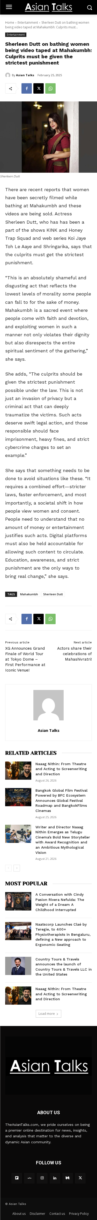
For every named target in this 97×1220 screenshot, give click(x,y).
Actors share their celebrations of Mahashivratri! (74, 654)
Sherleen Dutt (53, 594)
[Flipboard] (17, 1178)
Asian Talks (25, 75)
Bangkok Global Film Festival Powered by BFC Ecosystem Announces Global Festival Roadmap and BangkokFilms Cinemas (61, 800)
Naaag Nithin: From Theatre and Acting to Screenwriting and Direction (61, 769)
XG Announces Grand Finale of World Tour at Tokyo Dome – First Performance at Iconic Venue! (25, 659)
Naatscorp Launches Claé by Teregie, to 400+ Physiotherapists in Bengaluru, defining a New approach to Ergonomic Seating (63, 934)
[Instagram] (42, 1178)
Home (9, 22)
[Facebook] (26, 88)
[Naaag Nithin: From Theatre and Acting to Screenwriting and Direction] (18, 770)
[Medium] (68, 1178)
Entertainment (28, 22)
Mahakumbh (29, 594)
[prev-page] (8, 868)
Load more (47, 1013)
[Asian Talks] (8, 75)
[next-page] (16, 868)
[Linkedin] (55, 1178)
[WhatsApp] (50, 88)
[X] (38, 88)
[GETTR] (29, 1178)
